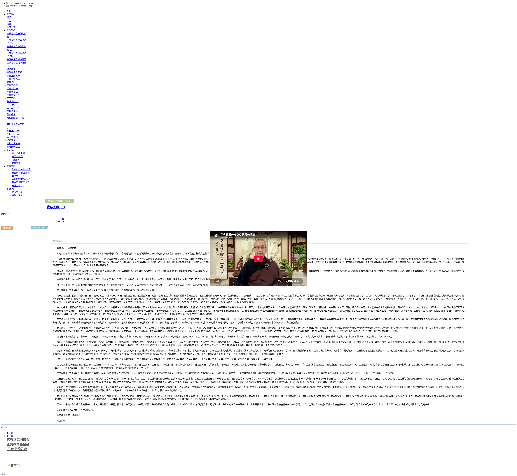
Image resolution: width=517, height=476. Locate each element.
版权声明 (14, 465)
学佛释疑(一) (13, 88)
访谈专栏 (10, 166)
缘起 (9, 17)
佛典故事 (11, 114)
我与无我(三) (56, 207)
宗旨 (9, 21)
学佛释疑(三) (13, 95)
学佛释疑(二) (13, 92)
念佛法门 (11, 82)
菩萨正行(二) (13, 101)
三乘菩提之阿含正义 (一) (59, 201)
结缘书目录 (17, 195)
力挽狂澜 (16, 163)
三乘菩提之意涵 (14, 72)
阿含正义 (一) (13, 131)
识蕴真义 (11, 140)
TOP (3, 473)
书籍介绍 (10, 189)
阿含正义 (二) (13, 134)
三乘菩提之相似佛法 (16, 59)
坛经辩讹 (16, 160)
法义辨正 (10, 150)
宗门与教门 (17, 156)
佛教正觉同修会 (18, 439)
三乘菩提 (10, 30)
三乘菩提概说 (13, 85)
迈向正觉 (11, 27)
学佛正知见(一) (14, 76)
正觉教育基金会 (18, 444)
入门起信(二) (13, 108)
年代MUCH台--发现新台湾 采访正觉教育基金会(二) (21, 182)
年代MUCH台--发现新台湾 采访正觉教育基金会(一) (21, 172)
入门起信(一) (13, 105)
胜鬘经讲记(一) (14, 143)
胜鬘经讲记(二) (14, 147)
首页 (8, 11)
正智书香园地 (17, 449)
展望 (9, 24)
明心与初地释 (18, 153)
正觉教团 (10, 14)
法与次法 (11, 69)
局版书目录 (17, 192)
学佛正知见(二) (14, 79)
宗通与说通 (12, 111)
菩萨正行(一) (13, 98)
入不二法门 (12, 137)
